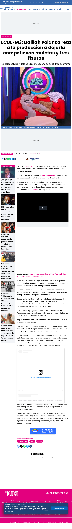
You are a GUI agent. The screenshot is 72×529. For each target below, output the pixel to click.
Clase (18, 501)
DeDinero (34, 501)
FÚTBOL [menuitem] (44, 9)
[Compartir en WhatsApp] (8, 159)
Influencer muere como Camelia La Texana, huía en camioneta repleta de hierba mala (7, 271)
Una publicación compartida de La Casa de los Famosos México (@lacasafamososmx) (42, 400)
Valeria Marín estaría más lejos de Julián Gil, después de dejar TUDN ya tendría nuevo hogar (7, 333)
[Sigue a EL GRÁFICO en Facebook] (34, 520)
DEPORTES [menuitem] (52, 9)
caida (32, 441)
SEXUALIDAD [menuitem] (36, 9)
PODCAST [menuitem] (67, 9)
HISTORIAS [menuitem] (11, 9)
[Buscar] (53, 3)
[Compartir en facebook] (2, 159)
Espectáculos (7, 154)
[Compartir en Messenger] (11, 159)
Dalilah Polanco (29, 166)
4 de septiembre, (48, 175)
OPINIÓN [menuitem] (59, 9)
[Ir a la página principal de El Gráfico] (1, 8)
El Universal (3, 501)
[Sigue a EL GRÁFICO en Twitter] (35, 520)
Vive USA (12, 501)
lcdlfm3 (39, 441)
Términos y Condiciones (43, 514)
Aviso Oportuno (57, 501)
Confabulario (46, 501)
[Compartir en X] (5, 159)
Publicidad (56, 514)
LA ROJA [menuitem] (7, 7)
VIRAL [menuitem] (29, 9)
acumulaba (34, 189)
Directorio (30, 514)
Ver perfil (32, 159)
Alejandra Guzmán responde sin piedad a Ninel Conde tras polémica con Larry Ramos (7, 241)
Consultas (68, 501)
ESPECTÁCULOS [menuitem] (21, 9)
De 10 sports (26, 501)
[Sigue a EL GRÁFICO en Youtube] (37, 520)
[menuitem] (30, 2)
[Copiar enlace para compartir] (19, 159)
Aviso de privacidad (18, 514)
